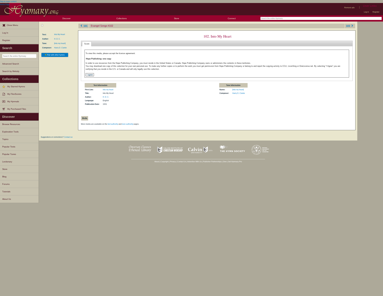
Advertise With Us (194, 162)
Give (225, 162)
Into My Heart (59, 34)
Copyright (164, 162)
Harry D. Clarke (60, 48)
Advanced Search (10, 64)
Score (86, 44)
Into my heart (108, 90)
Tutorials (6, 191)
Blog (4, 177)
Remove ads (349, 8)
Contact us (68, 137)
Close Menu (12, 25)
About (156, 162)
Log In (5, 33)
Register (376, 12)
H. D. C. (57, 39)
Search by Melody (10, 71)
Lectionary (7, 162)
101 (85, 26)
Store (176, 18)
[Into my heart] (60, 43)
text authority (113, 124)
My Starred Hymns (16, 86)
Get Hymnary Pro (235, 162)
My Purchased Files (16, 109)
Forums (6, 184)
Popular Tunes (9, 154)
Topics (5, 139)
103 (348, 26)
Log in (366, 12)
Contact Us (181, 162)
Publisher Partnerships (212, 162)
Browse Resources (11, 124)
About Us (6, 199)
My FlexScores (14, 94)
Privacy (173, 162)
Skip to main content (8, 1)
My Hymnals (13, 101)
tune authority (127, 124)
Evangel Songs (99, 26)
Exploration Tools (10, 132)
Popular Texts (8, 147)
